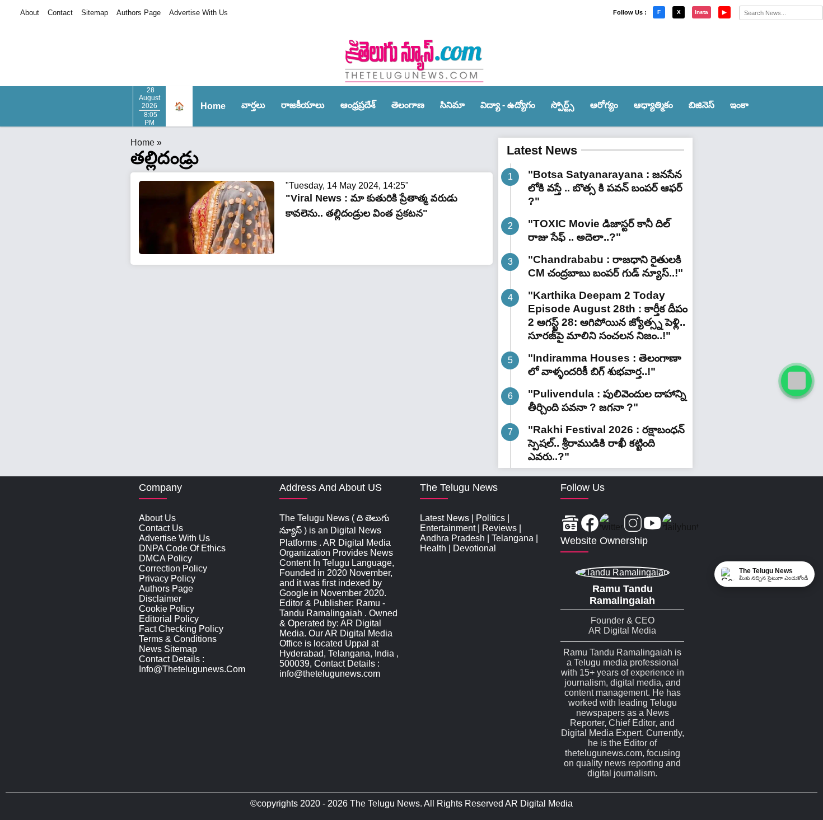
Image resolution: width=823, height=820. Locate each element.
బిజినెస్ (701, 105)
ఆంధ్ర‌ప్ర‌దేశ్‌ (358, 105)
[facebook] (590, 524)
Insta (701, 12)
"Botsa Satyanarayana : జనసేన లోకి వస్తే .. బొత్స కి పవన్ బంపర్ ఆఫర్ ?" (605, 187)
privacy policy (167, 578)
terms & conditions (178, 639)
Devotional (474, 548)
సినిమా (452, 105)
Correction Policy (173, 568)
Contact (60, 12)
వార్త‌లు (253, 105)
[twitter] (611, 524)
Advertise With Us (198, 12)
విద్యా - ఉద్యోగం (507, 105)
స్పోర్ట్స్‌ (562, 105)
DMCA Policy (165, 558)
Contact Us (161, 528)
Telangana (513, 538)
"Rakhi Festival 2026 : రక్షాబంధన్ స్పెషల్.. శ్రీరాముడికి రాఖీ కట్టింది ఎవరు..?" (606, 443)
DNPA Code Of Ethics (182, 548)
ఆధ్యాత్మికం (653, 105)
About (29, 12)
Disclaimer (160, 598)
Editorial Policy (169, 619)
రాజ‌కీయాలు (303, 105)
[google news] (570, 524)
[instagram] (633, 524)
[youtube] (652, 524)
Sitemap (94, 12)
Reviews (499, 528)
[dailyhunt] (680, 524)
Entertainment (447, 528)
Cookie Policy (166, 608)
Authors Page (138, 12)
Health (433, 548)
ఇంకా (739, 105)
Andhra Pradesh (452, 538)
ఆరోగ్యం (604, 105)
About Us (157, 518)
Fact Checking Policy (181, 629)
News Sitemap (168, 649)
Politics (490, 518)
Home (213, 106)
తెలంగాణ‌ (407, 105)
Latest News (542, 150)
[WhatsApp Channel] (796, 381)
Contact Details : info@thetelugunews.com (192, 664)
